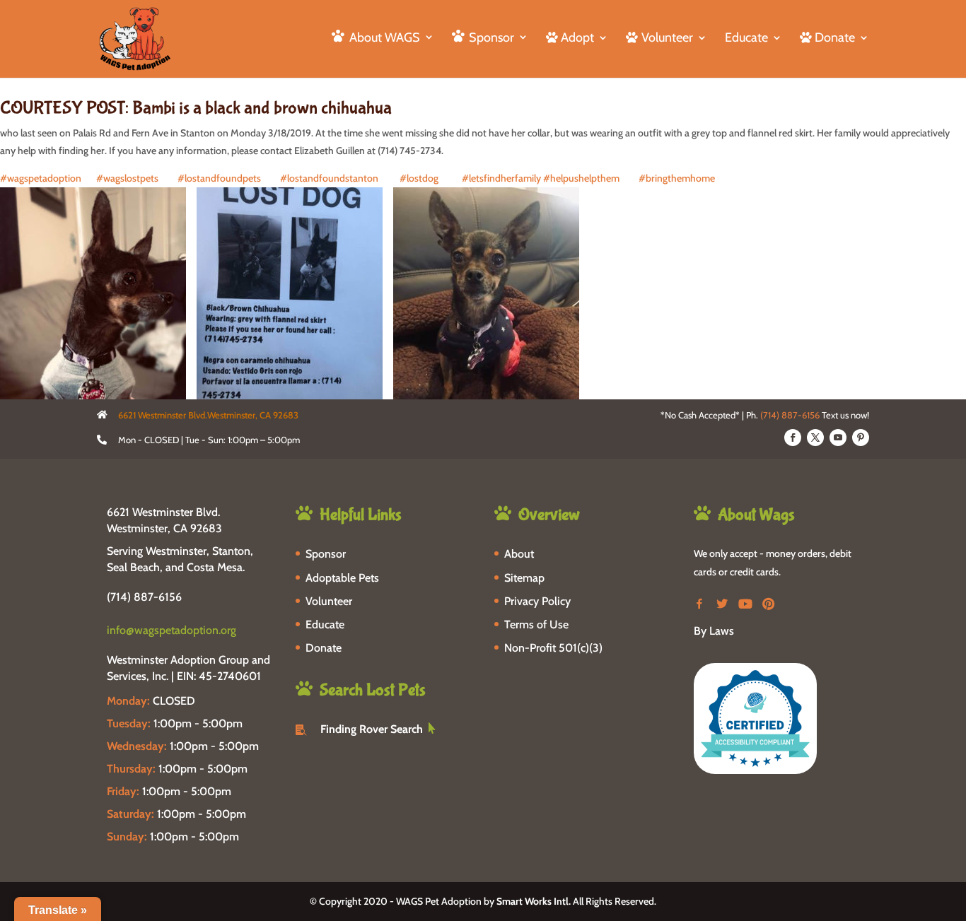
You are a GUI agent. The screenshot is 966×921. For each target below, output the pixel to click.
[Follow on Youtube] (838, 437)
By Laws (714, 631)
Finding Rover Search (371, 729)
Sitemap (524, 578)
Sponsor (325, 554)
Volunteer (328, 601)
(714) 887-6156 (790, 415)
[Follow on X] (815, 437)
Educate (746, 39)
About (519, 554)
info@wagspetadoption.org (171, 630)
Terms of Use (536, 624)
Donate (323, 648)
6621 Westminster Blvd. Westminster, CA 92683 (164, 519)
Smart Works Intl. (533, 901)
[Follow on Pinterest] (860, 437)
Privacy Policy (537, 601)
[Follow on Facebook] (792, 437)
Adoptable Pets (342, 578)
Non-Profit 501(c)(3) (553, 648)
